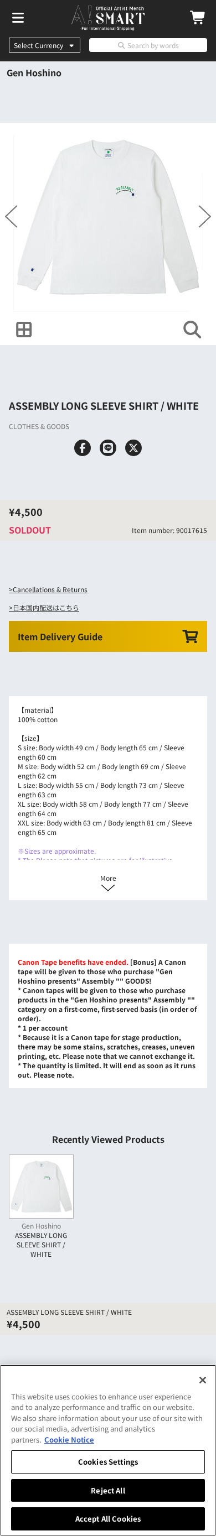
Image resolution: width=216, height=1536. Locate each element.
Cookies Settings (108, 1461)
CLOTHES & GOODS (39, 426)
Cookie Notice (69, 1439)
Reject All (108, 1490)
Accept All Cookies (108, 1518)
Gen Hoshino (34, 72)
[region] (108, 1450)
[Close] (203, 1380)
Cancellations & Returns (50, 589)
